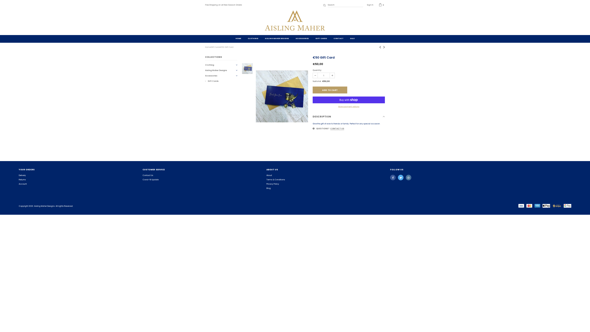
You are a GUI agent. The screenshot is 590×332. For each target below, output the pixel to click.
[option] (282, 96)
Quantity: (317, 70)
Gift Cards (215, 47)
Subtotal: (317, 81)
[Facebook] (393, 177)
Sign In (370, 5)
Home (208, 47)
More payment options (348, 106)
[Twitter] (400, 177)
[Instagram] (408, 177)
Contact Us (337, 128)
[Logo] (295, 21)
